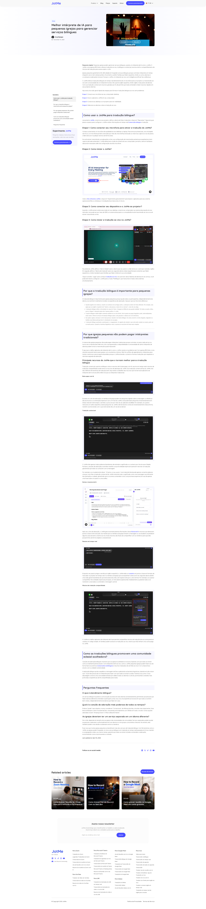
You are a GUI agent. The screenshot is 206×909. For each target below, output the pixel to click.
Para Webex (118, 879)
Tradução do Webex (120, 882)
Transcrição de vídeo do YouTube (82, 880)
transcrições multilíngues (105, 666)
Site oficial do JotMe (93, 199)
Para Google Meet (120, 851)
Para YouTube (77, 874)
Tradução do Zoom (78, 854)
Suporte (114, 3)
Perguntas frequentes (59, 124)
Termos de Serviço (148, 901)
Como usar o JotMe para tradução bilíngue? (63, 99)
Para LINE (97, 878)
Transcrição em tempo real (143, 859)
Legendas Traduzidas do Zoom (81, 857)
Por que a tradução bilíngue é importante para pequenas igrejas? (63, 105)
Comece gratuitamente (135, 3)
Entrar (122, 3)
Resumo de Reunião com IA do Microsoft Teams (102, 873)
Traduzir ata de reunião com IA (144, 870)
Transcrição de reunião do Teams (103, 866)
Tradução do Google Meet (122, 874)
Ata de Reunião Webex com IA (123, 888)
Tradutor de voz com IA (142, 877)
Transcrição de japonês (142, 862)
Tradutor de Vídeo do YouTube (81, 878)
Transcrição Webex (120, 885)
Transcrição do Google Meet (122, 869)
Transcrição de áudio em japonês (145, 865)
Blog (101, 3)
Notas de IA (134, 531)
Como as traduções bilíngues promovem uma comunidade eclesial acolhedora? (63, 118)
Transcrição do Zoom (78, 859)
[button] (94, 3)
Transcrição (139, 867)
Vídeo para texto (140, 854)
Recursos (139, 851)
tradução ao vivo (111, 277)
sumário (131, 573)
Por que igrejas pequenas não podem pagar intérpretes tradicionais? (64, 111)
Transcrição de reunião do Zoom (81, 862)
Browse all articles (147, 771)
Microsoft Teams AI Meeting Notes (103, 869)
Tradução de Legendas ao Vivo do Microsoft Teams (102, 860)
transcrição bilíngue (134, 122)
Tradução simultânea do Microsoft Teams (100, 855)
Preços (108, 3)
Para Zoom (76, 851)
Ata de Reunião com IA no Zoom (81, 865)
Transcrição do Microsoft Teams (102, 863)
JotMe (92, 120)
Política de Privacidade (134, 901)
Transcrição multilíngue (142, 857)
